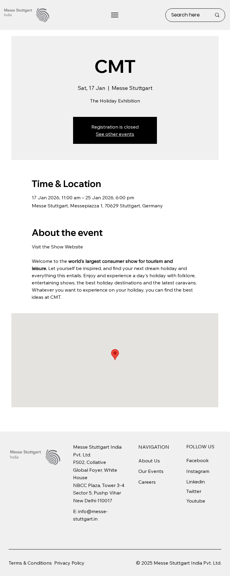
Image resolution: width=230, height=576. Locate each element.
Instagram (197, 471)
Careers (147, 482)
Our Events (151, 471)
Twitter (193, 491)
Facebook (197, 460)
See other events (115, 134)
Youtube (195, 501)
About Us (149, 461)
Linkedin (195, 482)
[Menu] (115, 14)
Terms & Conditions (30, 563)
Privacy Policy (69, 563)
